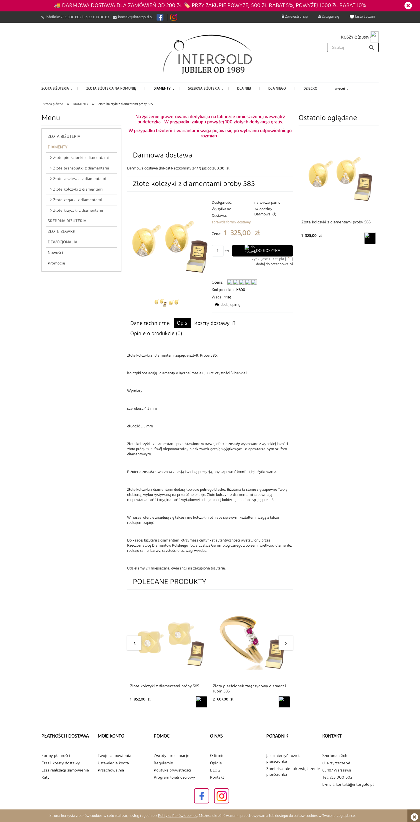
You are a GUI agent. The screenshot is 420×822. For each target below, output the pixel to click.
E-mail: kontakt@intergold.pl (348, 785)
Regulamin (163, 763)
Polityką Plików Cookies (177, 815)
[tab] (182, 323)
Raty (45, 777)
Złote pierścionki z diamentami (81, 158)
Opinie (216, 763)
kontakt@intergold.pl (135, 17)
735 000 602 (71, 17)
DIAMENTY (57, 147)
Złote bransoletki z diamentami (81, 168)
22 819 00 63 (98, 17)
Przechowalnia (111, 770)
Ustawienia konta (113, 763)
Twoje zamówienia (114, 756)
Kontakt (217, 777)
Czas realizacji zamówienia (65, 770)
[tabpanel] (210, 462)
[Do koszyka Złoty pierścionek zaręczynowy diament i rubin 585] (284, 702)
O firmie (217, 756)
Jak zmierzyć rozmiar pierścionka (284, 759)
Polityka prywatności (172, 770)
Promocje (56, 263)
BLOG (215, 770)
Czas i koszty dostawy (60, 763)
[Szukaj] (371, 47)
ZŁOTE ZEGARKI (62, 232)
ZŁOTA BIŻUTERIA (64, 137)
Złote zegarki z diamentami (77, 200)
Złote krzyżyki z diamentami (78, 211)
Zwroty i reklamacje (171, 756)
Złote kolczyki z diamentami (78, 189)
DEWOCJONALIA (62, 242)
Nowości (55, 253)
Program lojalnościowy (174, 777)
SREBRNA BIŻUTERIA (67, 221)
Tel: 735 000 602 (337, 777)
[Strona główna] (210, 53)
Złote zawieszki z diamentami (79, 179)
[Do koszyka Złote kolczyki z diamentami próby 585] (201, 702)
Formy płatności (55, 756)
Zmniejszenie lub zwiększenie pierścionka (293, 772)
